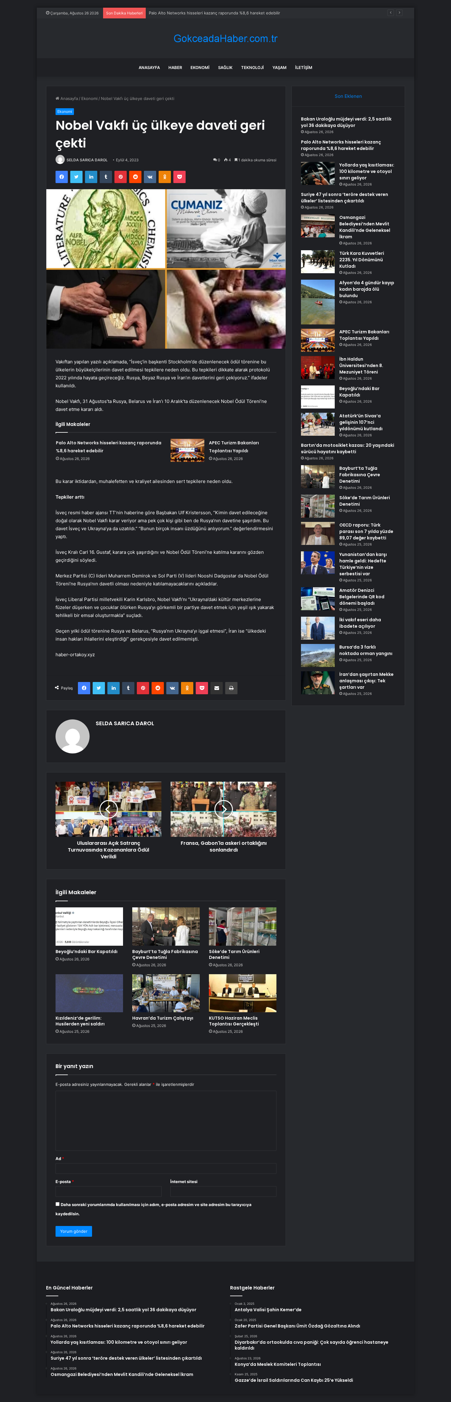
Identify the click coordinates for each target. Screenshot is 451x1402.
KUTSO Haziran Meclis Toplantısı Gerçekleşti (234, 1021)
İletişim (303, 67)
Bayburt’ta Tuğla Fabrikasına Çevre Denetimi (165, 954)
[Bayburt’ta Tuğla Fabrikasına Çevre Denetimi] (166, 926)
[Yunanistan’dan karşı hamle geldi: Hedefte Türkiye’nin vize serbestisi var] (318, 562)
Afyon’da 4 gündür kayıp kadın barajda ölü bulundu (366, 289)
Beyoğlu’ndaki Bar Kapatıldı (87, 951)
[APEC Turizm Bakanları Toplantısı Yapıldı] (187, 450)
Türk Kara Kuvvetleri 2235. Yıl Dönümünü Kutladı (361, 259)
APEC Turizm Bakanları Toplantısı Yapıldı (364, 335)
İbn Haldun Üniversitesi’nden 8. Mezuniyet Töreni (361, 365)
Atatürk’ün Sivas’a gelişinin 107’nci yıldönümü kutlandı (361, 422)
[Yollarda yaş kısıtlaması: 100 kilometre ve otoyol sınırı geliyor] (318, 173)
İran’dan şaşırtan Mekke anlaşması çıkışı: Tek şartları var (366, 680)
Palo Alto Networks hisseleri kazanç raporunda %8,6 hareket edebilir (341, 145)
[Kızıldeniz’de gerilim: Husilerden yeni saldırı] (89, 993)
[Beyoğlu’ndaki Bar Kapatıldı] (89, 926)
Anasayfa (149, 67)
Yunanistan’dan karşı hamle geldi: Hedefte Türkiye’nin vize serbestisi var (363, 564)
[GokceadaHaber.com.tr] (225, 38)
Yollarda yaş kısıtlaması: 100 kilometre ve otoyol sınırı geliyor (206, 12)
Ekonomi (200, 67)
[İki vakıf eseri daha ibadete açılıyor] (318, 628)
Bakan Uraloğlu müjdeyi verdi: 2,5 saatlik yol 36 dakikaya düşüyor (346, 122)
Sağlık (225, 67)
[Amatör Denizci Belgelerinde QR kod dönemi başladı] (318, 598)
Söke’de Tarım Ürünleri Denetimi (234, 954)
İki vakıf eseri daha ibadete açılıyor (360, 623)
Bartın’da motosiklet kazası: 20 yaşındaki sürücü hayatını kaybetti (347, 448)
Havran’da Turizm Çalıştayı (162, 1018)
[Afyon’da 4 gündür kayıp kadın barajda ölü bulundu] (318, 302)
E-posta (65, 1181)
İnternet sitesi (184, 1181)
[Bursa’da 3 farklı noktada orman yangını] (318, 655)
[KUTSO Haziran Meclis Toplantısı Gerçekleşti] (242, 993)
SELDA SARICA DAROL (87, 160)
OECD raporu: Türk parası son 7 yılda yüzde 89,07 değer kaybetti (366, 531)
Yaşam (279, 67)
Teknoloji (252, 67)
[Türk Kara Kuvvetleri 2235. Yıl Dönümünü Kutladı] (318, 261)
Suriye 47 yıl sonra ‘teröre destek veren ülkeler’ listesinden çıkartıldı (344, 197)
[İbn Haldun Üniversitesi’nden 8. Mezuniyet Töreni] (318, 367)
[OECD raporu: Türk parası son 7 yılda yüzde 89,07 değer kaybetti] (318, 533)
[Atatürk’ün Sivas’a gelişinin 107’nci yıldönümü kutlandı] (318, 424)
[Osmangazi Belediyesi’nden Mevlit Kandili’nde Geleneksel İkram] (318, 225)
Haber (175, 67)
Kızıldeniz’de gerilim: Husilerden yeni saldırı (80, 1021)
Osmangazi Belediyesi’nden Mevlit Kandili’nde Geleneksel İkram (364, 227)
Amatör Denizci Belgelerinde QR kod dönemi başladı (361, 596)
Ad (60, 1158)
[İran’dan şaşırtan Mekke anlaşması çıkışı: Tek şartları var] (318, 682)
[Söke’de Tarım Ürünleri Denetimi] (242, 926)
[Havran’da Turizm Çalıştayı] (166, 993)
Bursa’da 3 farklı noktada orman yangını (365, 650)
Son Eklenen (348, 96)
